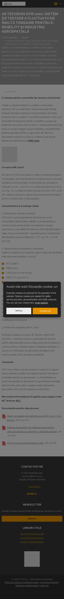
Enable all (45, 311)
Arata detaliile (41, 303)
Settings (18, 311)
